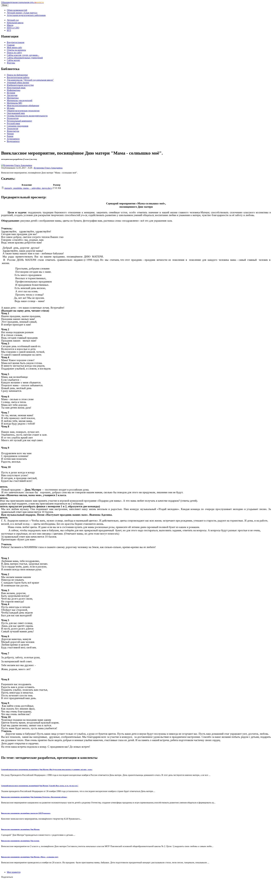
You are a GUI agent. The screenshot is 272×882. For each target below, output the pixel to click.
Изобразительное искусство (20, 85)
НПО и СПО (13, 28)
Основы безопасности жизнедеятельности (27, 116)
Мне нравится (13, 872)
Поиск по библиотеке (17, 75)
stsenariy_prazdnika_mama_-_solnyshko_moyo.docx (28, 188)
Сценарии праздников (17, 126)
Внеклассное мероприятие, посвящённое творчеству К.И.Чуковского (25, 813)
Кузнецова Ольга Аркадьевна (48, 168)
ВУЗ (9, 30)
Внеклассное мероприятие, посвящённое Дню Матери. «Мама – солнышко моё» (29, 857)
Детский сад (13, 20)
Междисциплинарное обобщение (23, 105)
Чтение (10, 133)
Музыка (10, 108)
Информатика (13, 90)
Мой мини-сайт (14, 47)
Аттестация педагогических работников (26, 15)
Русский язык (13, 123)
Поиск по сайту (14, 52)
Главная (10, 45)
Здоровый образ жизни (18, 82)
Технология (12, 128)
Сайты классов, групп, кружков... (23, 55)
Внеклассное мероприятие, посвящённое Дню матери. (20, 841)
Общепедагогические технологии (23, 110)
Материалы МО (14, 103)
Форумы (11, 63)
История (11, 93)
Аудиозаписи (13, 139)
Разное (10, 136)
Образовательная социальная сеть (22, 2)
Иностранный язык (16, 87)
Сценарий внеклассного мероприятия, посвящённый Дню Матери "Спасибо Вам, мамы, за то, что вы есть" (39, 785)
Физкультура (13, 131)
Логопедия (12, 95)
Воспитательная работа (18, 77)
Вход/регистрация (15, 42)
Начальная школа (15, 22)
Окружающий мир (16, 113)
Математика (13, 98)
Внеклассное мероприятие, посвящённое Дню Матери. (20, 829)
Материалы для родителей (19, 100)
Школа (10, 25)
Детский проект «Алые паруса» (22, 12)
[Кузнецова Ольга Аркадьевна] (16, 165)
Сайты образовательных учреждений (25, 57)
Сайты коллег (13, 60)
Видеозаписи (13, 141)
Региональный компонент (19, 121)
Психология (12, 118)
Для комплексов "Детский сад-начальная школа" (30, 80)
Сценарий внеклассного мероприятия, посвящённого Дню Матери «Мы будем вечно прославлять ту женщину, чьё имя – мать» (46, 769)
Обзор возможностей (17, 10)
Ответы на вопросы (16, 50)
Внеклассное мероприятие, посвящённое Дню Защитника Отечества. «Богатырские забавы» (34, 797)
